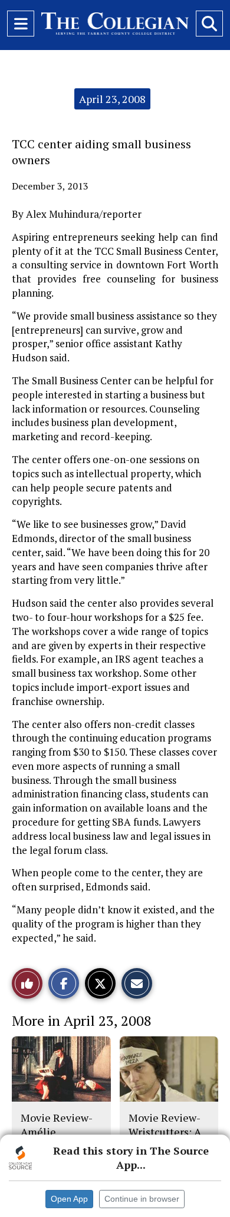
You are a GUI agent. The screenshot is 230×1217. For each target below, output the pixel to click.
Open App (69, 1198)
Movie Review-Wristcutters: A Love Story (165, 1131)
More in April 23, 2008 (82, 1020)
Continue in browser (141, 1198)
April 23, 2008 (112, 99)
